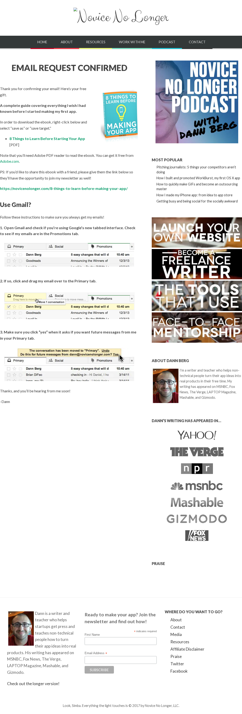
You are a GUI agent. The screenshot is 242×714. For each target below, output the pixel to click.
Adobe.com (9, 161)
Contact (197, 42)
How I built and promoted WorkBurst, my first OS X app (198, 178)
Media (176, 634)
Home (42, 42)
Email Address (96, 653)
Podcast (167, 42)
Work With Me (132, 42)
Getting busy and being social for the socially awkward (197, 201)
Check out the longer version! (33, 683)
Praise (176, 656)
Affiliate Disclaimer (187, 649)
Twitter (177, 663)
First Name (92, 634)
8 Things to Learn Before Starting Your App (47, 138)
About (67, 42)
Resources (95, 42)
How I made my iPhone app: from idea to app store (194, 195)
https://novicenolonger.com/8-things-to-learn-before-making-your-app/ (64, 188)
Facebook (179, 671)
